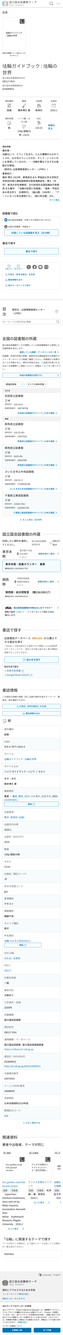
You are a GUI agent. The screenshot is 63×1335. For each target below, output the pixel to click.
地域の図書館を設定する (30, 375)
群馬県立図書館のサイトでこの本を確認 (36, 441)
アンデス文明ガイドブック (40, 1184)
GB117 (7, 970)
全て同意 (47, 1330)
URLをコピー (18, 269)
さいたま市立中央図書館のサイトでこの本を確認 (32, 488)
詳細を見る (51, 126)
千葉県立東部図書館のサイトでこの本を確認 (34, 512)
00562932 (23, 940)
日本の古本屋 (14, 670)
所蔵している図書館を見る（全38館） (31, 232)
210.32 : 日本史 (12, 958)
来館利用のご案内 (46, 553)
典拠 (30, 804)
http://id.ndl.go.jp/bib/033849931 (22, 1066)
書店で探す (31, 251)
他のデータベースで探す (19, 285)
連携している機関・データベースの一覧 (37, 352)
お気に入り (9, 269)
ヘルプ (45, 365)
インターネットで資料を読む (15, 1293)
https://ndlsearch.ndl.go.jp (18, 1049)
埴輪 (6, 940)
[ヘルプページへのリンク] (17, 54)
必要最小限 (17, 1330)
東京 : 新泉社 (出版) (14, 817)
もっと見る (13, 1228)
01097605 (11, 800)
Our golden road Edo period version (13, 1184)
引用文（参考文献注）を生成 (21, 274)
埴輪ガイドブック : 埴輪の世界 (20, 759)
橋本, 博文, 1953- (21, 796)
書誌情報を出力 (15, 279)
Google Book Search (18, 674)
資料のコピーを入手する (13, 1298)
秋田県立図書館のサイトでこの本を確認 (36, 412)
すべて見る (54, 199)
